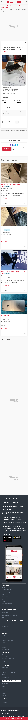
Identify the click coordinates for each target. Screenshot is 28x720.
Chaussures (4, 624)
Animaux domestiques (6, 638)
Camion (3, 601)
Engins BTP (4, 605)
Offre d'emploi (5, 683)
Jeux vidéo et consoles (6, 660)
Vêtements (4, 623)
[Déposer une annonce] (19, 2)
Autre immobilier (5, 677)
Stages (3, 693)
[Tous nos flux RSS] (20, 498)
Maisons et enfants (9, 610)
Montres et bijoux (5, 626)
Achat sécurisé (8, 709)
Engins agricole (5, 598)
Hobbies (3, 635)
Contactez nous (5, 713)
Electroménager (5, 612)
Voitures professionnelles (7, 589)
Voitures (3, 587)
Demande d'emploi (6, 684)
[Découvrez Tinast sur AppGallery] (7, 540)
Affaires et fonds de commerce (8, 690)
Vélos (3, 599)
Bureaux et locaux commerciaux (8, 672)
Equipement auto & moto (7, 592)
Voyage (3, 642)
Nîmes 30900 (5, 7)
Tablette (3, 661)
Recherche (6, 43)
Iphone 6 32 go (5, 315)
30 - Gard (21, 5)
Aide (2, 709)
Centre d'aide (18, 709)
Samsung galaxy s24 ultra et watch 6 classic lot (13, 271)
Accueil (2, 5)
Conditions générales (6, 712)
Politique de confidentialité (14, 710)
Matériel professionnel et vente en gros (10, 691)
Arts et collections (5, 644)
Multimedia (8, 5)
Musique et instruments (7, 645)
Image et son (4, 656)
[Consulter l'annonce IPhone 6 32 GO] (14, 303)
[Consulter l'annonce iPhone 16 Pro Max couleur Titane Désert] (14, 173)
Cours (3, 688)
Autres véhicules (5, 596)
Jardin (3, 617)
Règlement (4, 710)
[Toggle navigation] (1, 2)
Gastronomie (4, 702)
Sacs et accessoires (6, 628)
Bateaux (3, 594)
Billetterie (4, 647)
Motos (3, 591)
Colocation (4, 675)
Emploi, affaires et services (11, 681)
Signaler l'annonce (14, 126)
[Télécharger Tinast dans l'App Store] (7, 537)
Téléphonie (4, 654)
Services (3, 686)
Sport (3, 637)
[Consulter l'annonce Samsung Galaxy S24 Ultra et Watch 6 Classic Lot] (14, 260)
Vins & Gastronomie (6, 649)
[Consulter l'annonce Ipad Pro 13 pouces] (14, 216)
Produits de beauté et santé (8, 629)
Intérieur (3, 614)
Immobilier (5, 665)
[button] (3, 498)
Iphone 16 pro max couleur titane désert (11, 184)
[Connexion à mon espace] (25, 42)
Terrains (3, 674)
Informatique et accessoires (8, 658)
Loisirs (4, 633)
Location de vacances (6, 670)
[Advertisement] (14, 27)
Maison (3, 669)
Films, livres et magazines (7, 640)
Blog (13, 709)
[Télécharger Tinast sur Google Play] (17, 537)
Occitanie (15, 5)
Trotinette (4, 606)
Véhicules (5, 585)
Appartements (5, 667)
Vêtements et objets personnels (13, 621)
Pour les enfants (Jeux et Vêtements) (10, 615)
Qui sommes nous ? (17, 712)
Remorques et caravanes (7, 603)
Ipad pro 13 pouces (6, 228)
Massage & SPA (5, 695)
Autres (4, 698)
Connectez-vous (6, 149)
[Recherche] (26, 2)
